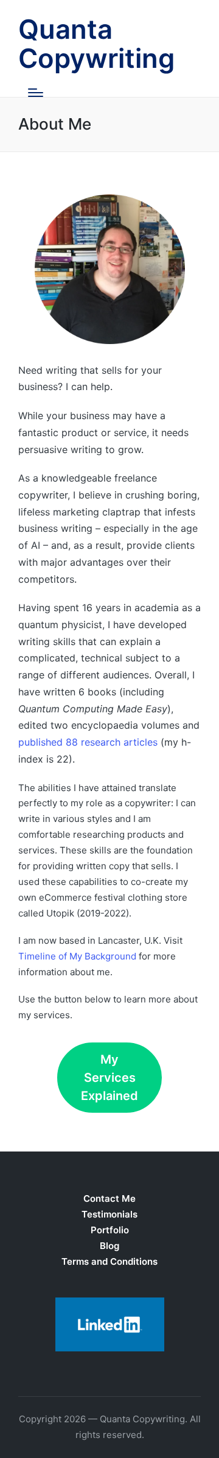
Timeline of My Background (77, 956)
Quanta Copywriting (96, 44)
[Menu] (35, 92)
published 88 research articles (88, 742)
